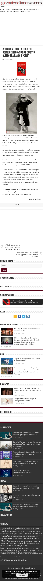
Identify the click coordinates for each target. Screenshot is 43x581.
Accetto (22, 575)
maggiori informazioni (23, 573)
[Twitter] (23, 316)
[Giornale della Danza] (21, 3)
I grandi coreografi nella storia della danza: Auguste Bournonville (26, 487)
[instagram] (28, 316)
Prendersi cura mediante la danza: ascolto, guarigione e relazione (26, 434)
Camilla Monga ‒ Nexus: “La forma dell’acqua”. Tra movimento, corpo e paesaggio (27, 444)
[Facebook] (19, 316)
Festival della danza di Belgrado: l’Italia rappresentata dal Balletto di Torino (27, 253)
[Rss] (15, 316)
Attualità (8, 9)
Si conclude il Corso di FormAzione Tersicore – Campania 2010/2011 (13, 246)
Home (2, 9)
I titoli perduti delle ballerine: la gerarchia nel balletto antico (25, 462)
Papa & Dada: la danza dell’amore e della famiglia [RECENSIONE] (27, 453)
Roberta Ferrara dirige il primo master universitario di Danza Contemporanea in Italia (27, 390)
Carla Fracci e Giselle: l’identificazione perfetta (22, 471)
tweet (17, 204)
